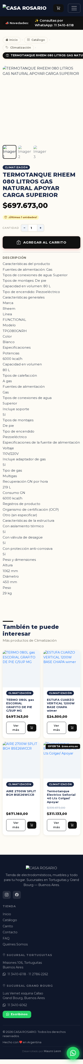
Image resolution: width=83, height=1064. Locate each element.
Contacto (10, 932)
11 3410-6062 (17, 1005)
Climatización (20, 47)
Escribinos (19, 1014)
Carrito (8, 926)
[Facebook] (17, 895)
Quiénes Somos (15, 944)
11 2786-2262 (38, 974)
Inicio (13, 40)
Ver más (15, 728)
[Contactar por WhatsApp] (73, 1053)
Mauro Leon (52, 1051)
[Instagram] (7, 895)
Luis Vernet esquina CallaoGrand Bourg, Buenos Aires (24, 995)
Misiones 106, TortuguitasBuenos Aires (22, 965)
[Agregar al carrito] (31, 727)
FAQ (6, 938)
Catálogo (38, 40)
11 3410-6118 (17, 974)
